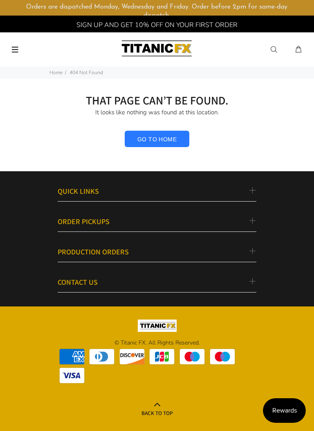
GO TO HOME (157, 139)
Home (56, 72)
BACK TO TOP (157, 412)
